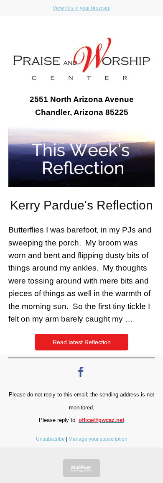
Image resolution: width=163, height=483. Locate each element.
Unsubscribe (50, 439)
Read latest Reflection (82, 342)
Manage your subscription (98, 439)
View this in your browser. (81, 8)
